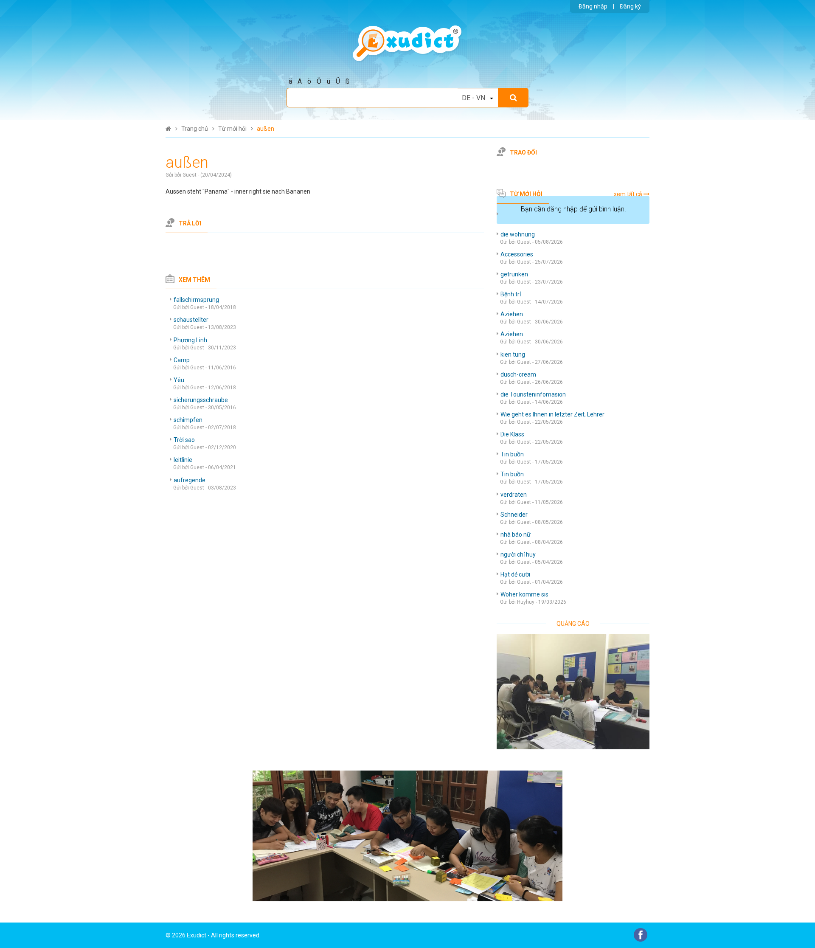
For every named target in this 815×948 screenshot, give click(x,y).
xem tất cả (628, 194)
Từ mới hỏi (526, 194)
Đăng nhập (593, 6)
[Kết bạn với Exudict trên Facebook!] (640, 934)
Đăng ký (630, 6)
